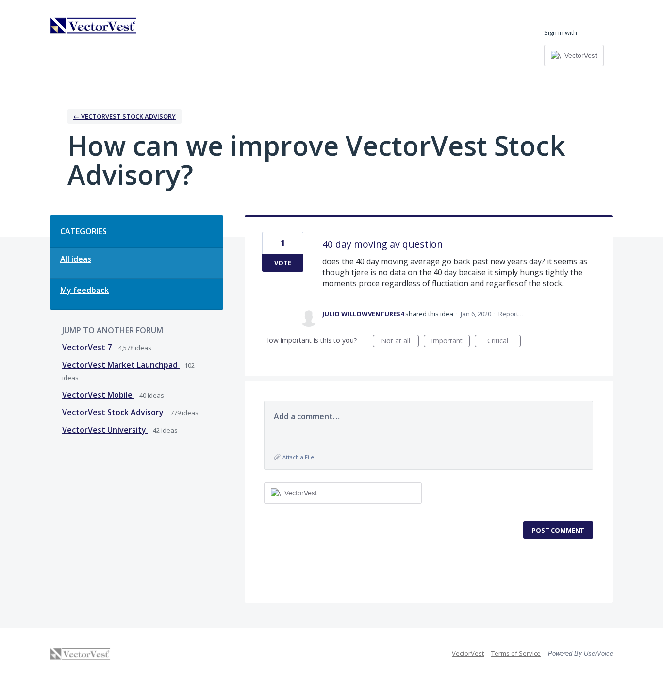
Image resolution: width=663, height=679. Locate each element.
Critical (504, 341)
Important (450, 341)
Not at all (400, 341)
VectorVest (468, 653)
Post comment (558, 530)
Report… (511, 313)
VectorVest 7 (88, 347)
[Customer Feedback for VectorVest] (93, 25)
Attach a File (298, 457)
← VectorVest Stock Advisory (124, 116)
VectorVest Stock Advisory (114, 412)
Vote (282, 263)
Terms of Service (516, 653)
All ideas (75, 259)
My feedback (84, 290)
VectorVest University (105, 429)
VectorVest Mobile (98, 394)
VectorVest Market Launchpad (121, 364)
